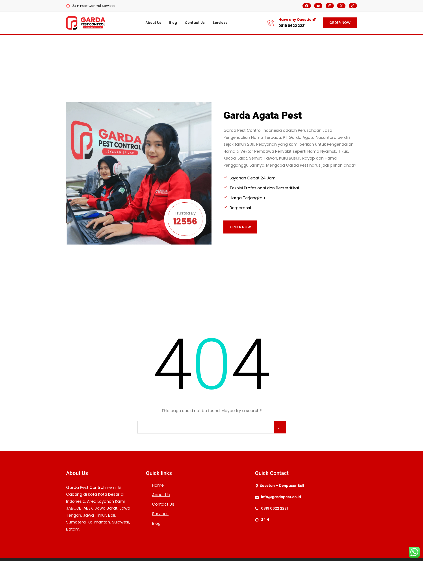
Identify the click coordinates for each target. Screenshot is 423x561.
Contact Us (163, 504)
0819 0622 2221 (292, 25)
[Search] (280, 427)
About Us (161, 494)
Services (160, 513)
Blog (156, 523)
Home (158, 485)
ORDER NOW (340, 22)
